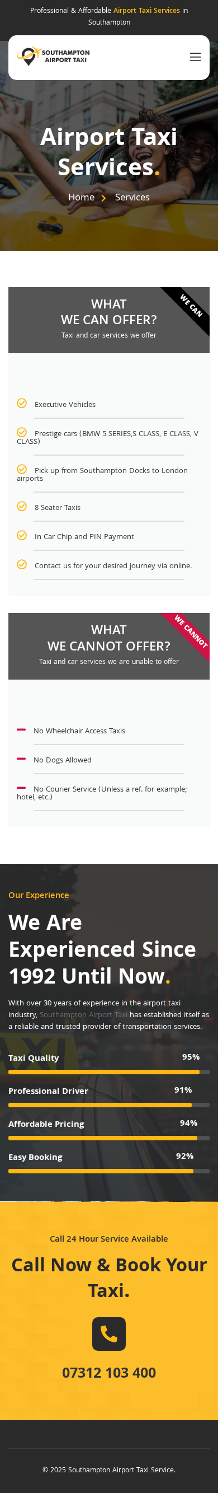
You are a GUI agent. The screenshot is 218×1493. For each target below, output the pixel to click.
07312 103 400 (109, 1375)
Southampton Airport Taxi (83, 1015)
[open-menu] (193, 57)
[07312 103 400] (109, 1334)
